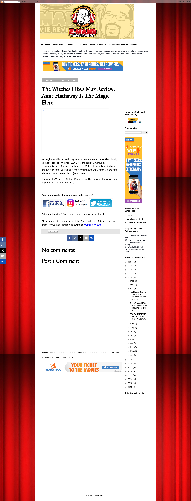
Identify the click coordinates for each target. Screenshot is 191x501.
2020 (130, 277)
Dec (132, 281)
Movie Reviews (58, 44)
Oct (132, 289)
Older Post (114, 353)
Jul (131, 331)
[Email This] (49, 231)
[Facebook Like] (75, 238)
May (132, 339)
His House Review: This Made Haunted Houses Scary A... (138, 295)
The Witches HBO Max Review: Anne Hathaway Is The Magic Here (84, 179)
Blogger (100, 495)
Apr (132, 343)
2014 (130, 379)
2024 (130, 262)
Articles (70, 44)
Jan (132, 355)
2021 (130, 274)
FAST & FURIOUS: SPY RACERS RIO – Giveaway (138, 316)
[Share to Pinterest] (57, 231)
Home (81, 353)
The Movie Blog (66, 182)
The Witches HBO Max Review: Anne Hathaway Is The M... (139, 306)
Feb (132, 351)
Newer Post (47, 353)
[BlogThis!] (51, 231)
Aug (132, 328)
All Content (45, 44)
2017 (130, 367)
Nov (132, 285)
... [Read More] (77, 173)
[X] (80, 238)
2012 (130, 387)
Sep (132, 324)
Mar (132, 347)
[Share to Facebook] (55, 231)
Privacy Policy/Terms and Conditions (123, 44)
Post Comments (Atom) (64, 357)
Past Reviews (82, 44)
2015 (130, 375)
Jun (132, 335)
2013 (130, 383)
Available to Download (137, 222)
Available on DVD (135, 219)
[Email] (86, 238)
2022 (130, 270)
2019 (130, 360)
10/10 (129, 216)
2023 (130, 266)
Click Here (47, 221)
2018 (130, 364)
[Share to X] (53, 231)
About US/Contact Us (98, 44)
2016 (130, 371)
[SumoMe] (91, 238)
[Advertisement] (80, 331)
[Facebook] (69, 238)
